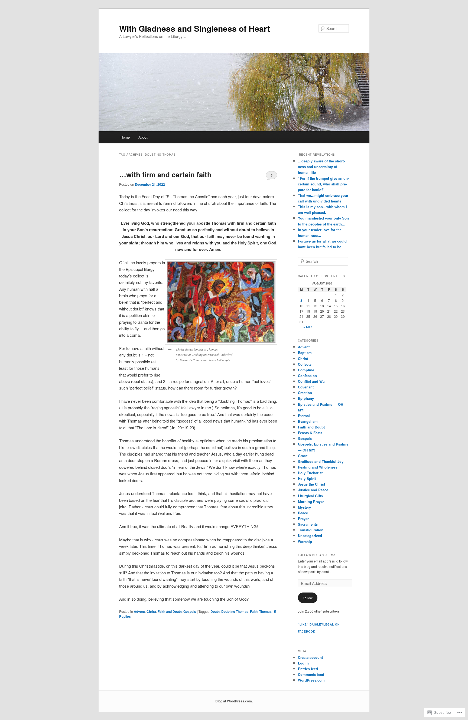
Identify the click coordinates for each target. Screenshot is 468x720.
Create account (310, 657)
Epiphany (306, 398)
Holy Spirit (307, 478)
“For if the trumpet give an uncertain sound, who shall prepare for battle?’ (323, 184)
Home (125, 137)
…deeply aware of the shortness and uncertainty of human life (321, 166)
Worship (305, 541)
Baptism (305, 352)
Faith (254, 611)
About (143, 137)
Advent (139, 611)
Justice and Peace (313, 489)
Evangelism (308, 421)
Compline (306, 369)
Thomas (265, 611)
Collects (304, 364)
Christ (151, 611)
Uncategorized (310, 535)
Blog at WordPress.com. (234, 701)
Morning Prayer (311, 501)
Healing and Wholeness (317, 467)
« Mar (307, 327)
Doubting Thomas (234, 611)
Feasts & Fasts (310, 432)
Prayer (303, 518)
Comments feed (311, 674)
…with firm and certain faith (165, 174)
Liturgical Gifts (310, 495)
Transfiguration (310, 529)
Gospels (189, 611)
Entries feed (308, 668)
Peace (303, 512)
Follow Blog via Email (318, 555)
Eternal (304, 415)
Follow (308, 597)
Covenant (306, 387)
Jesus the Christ (311, 484)
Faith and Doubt (170, 611)
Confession (307, 375)
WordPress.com (311, 680)
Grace (303, 455)
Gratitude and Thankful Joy (320, 461)
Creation (305, 392)
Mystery (304, 507)
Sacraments (308, 524)
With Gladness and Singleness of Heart (194, 28)
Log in (303, 663)
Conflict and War (312, 381)
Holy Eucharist (310, 472)
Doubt (215, 611)
